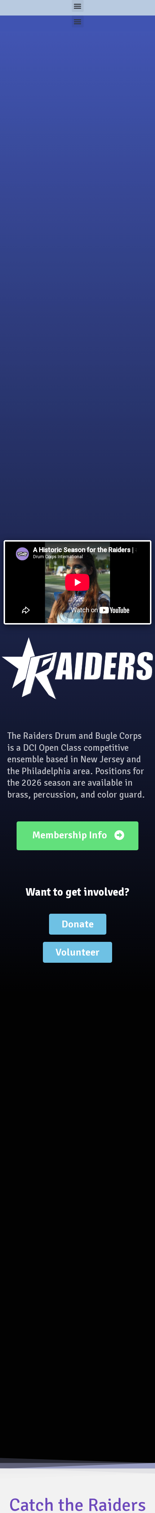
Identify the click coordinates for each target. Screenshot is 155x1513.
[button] (78, 6)
